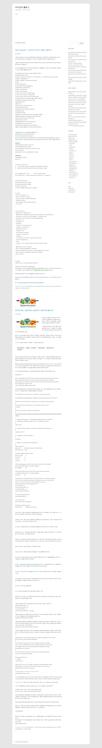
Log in (69, 186)
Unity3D (71, 165)
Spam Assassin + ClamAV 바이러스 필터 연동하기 (33, 50)
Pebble (70, 158)
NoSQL (70, 156)
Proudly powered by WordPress (21, 741)
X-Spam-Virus (48, 286)
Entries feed (70, 188)
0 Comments (18, 53)
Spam (43, 286)
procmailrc (44, 727)
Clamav (40, 286)
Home (16, 14)
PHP (70, 159)
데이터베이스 (72, 172)
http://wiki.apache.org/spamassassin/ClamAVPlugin (31, 282)
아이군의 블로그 (22, 7)
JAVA (70, 149)
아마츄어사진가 (71, 136)
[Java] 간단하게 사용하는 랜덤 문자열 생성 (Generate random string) (77, 113)
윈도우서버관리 (72, 175)
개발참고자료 (72, 166)
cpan (31, 371)
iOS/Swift (71, 147)
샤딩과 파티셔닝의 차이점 (80, 102)
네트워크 (71, 170)
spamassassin (50, 727)
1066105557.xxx (19, 132)
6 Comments (18, 314)
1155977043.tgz (19, 711)
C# (69, 145)
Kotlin (70, 152)
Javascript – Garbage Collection (75, 63)
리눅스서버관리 (29, 286)
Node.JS (71, 154)
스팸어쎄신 (17, 288)
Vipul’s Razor (25, 557)
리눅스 (53, 286)
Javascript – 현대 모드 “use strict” (75, 65)
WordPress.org (71, 191)
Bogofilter (31, 367)
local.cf (39, 727)
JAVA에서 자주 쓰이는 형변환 (80, 97)
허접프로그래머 (71, 141)
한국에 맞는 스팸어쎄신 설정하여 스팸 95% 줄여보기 (34, 310)
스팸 (60, 286)
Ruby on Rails (72, 161)
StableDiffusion (72, 163)
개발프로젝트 (72, 168)
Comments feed (71, 190)
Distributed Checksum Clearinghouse (29, 564)
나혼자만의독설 (71, 134)
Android (71, 143)
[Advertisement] (51, 28)
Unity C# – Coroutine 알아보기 (78, 98)
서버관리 (57, 286)
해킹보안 (71, 177)
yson (69, 98)
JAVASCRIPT (71, 150)
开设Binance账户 (72, 91)
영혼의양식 (70, 138)
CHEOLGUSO (71, 104)
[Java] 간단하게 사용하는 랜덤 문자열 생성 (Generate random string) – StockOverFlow (77, 109)
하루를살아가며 (71, 140)
